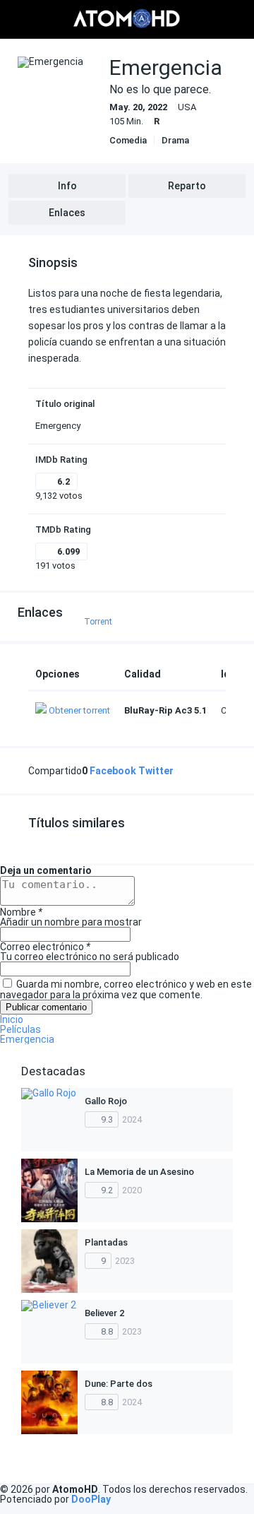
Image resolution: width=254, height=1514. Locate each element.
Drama (175, 140)
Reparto (187, 185)
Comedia (128, 140)
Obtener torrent (79, 710)
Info (67, 185)
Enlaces (67, 212)
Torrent (98, 622)
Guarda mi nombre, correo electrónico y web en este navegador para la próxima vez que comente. (126, 989)
